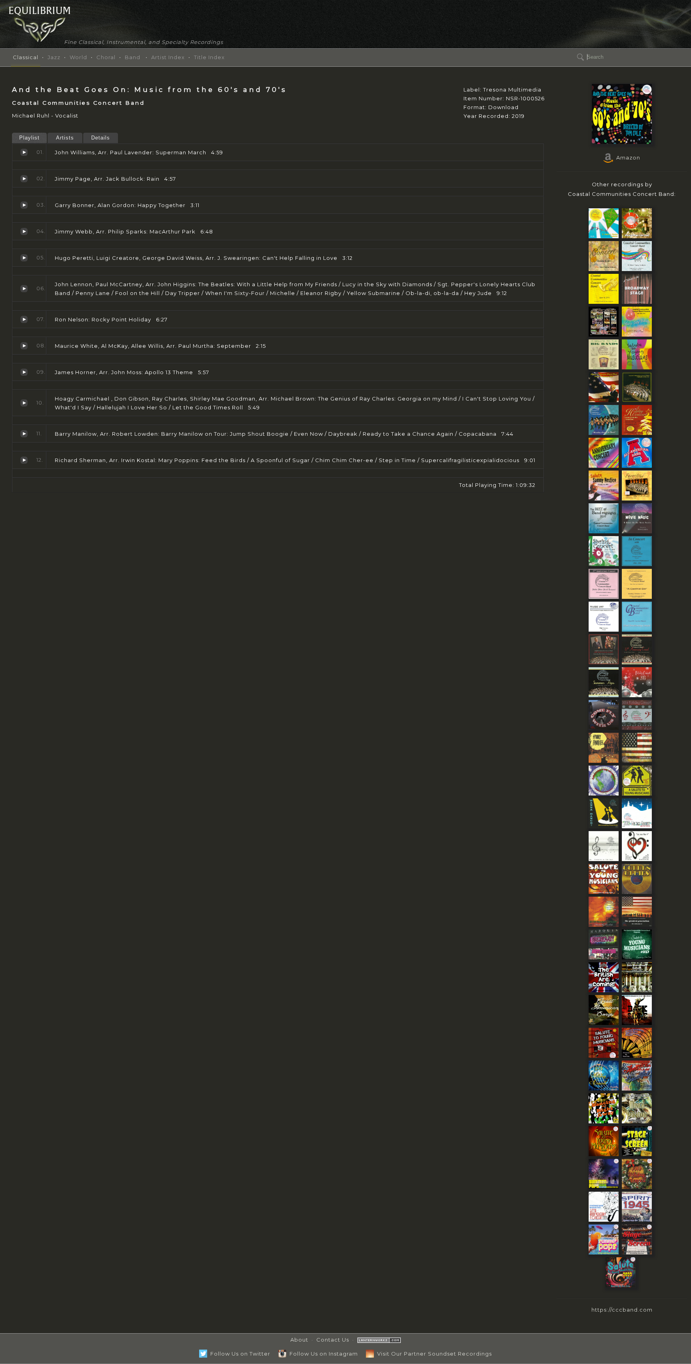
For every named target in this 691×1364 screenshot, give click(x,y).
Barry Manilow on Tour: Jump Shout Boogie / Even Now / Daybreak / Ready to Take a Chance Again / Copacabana (24, 433)
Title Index (209, 57)
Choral (106, 57)
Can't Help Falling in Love (24, 257)
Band (132, 57)
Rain (24, 178)
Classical (25, 57)
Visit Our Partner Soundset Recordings (433, 1353)
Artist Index (168, 57)
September (24, 345)
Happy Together (24, 205)
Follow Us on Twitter (238, 1353)
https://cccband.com (622, 1309)
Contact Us (332, 1339)
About (299, 1339)
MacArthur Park (24, 231)
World (78, 57)
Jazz (54, 57)
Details (100, 138)
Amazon (626, 157)
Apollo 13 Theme (24, 372)
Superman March (24, 152)
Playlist (29, 138)
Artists (65, 138)
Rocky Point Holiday (24, 319)
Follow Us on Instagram (322, 1353)
